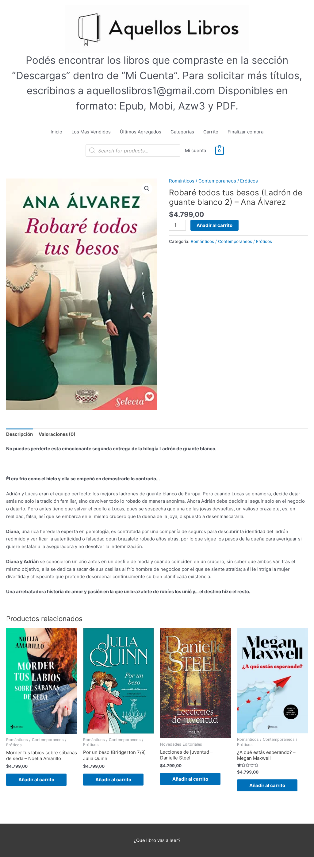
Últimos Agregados (140, 132)
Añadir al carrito (214, 225)
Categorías (182, 132)
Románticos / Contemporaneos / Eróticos (213, 181)
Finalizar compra (245, 132)
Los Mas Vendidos (91, 132)
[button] (146, 188)
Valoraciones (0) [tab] (57, 434)
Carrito (210, 132)
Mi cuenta (195, 150)
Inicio (56, 132)
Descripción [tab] (19, 434)
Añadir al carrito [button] (36, 779)
